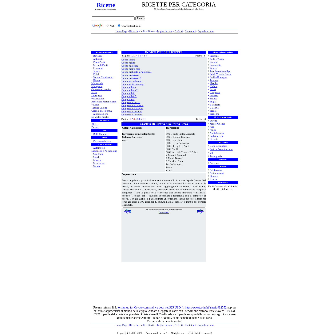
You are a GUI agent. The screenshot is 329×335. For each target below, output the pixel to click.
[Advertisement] (192, 22)
